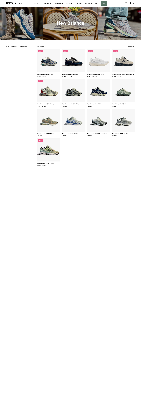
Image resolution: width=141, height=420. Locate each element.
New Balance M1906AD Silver (70, 104)
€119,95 (64, 136)
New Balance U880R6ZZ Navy (95, 104)
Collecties (14, 46)
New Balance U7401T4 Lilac (70, 133)
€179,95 (114, 106)
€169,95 (39, 136)
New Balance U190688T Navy (45, 74)
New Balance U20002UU (119, 104)
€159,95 (64, 106)
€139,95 (89, 106)
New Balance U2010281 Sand (45, 133)
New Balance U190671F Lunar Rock (97, 133)
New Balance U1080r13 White (95, 74)
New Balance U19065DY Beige (46, 104)
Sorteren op (41, 46)
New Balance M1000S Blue (70, 74)
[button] (103, 3)
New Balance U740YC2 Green (45, 163)
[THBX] (14, 3)
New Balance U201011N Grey (120, 133)
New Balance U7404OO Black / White (123, 74)
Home (7, 46)
